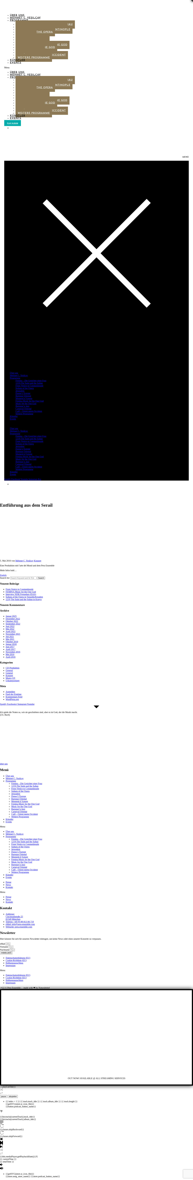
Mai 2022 (10, 629)
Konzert (37, 561)
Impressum (10, 965)
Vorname (4, 947)
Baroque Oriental (23, 396)
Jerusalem (20, 391)
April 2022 (10, 631)
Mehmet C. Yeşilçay (25, 18)
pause (3, 1096)
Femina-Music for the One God (30, 401)
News (8, 885)
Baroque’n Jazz (22, 406)
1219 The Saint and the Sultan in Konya (24, 599)
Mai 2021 (10, 639)
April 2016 (10, 657)
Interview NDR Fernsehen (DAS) (21, 594)
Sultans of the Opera (25, 388)
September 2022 (13, 624)
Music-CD (10, 678)
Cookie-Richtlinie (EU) (16, 960)
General (9, 670)
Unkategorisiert (12, 680)
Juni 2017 (10, 647)
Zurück (3, 575)
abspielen (13, 1096)
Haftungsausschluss (14, 963)
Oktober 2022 (12, 621)
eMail (3, 944)
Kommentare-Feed (14, 697)
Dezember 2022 (13, 618)
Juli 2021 (10, 636)
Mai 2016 (10, 654)
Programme (15, 378)
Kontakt (9, 887)
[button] (73, 67)
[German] (11, 128)
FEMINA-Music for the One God (21, 592)
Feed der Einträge (13, 694)
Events (15, 63)
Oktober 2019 (12, 641)
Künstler (17, 60)
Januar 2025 (11, 616)
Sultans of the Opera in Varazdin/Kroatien (24, 597)
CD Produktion (12, 668)
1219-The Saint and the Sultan (29, 383)
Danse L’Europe (23, 393)
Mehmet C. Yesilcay (24, 561)
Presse (8, 882)
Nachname (5, 950)
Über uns (17, 15)
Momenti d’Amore (24, 398)
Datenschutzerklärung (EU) (18, 958)
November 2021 (13, 634)
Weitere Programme (34, 57)
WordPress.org (12, 699)
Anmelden (10, 691)
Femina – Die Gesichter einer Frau (31, 380)
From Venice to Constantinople (29, 385)
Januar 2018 (11, 644)
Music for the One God (26, 403)
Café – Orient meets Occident (29, 411)
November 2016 (13, 652)
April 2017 (10, 649)
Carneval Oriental (23, 408)
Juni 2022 (10, 626)
